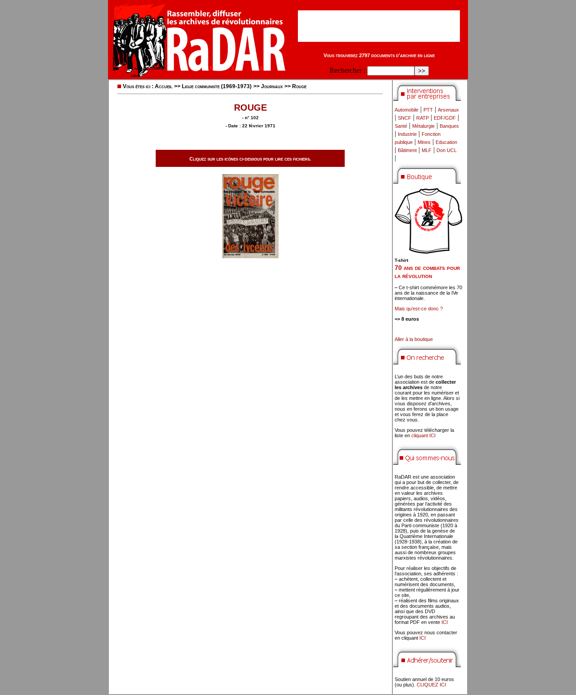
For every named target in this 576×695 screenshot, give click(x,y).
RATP (422, 118)
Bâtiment (407, 150)
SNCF (404, 118)
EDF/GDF (445, 118)
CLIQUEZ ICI (431, 684)
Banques (449, 126)
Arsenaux (448, 109)
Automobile (406, 109)
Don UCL (446, 150)
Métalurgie (423, 126)
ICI (444, 622)
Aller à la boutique (414, 339)
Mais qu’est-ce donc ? (419, 308)
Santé (401, 126)
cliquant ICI (423, 435)
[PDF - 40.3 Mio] (250, 256)
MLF (427, 150)
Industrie (407, 134)
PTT (428, 109)
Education (446, 142)
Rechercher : (347, 70)
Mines (424, 142)
